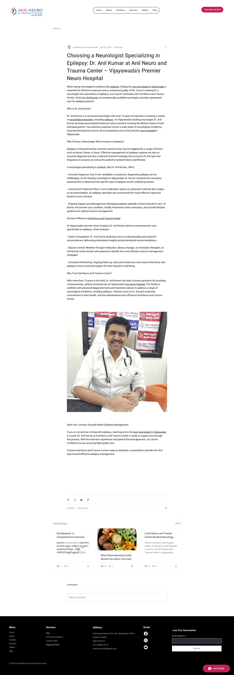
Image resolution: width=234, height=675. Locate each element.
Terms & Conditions (54, 637)
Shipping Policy (53, 644)
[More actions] (165, 47)
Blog (11, 651)
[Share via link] (88, 499)
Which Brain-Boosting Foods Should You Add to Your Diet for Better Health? (116, 557)
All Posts (57, 28)
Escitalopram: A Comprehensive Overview (70, 535)
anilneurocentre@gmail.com (104, 648)
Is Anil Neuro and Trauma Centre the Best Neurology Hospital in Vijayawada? (159, 535)
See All (178, 523)
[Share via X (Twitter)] (75, 499)
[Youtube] (146, 647)
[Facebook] (146, 634)
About (11, 636)
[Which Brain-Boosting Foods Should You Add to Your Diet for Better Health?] (117, 539)
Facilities (13, 639)
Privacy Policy (52, 640)
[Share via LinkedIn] (81, 499)
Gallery (12, 647)
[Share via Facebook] (68, 499)
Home (11, 632)
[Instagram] (146, 640)
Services (12, 643)
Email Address (179, 636)
